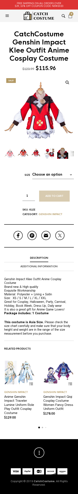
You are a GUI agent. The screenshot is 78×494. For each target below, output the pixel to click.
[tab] (39, 258)
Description (39, 258)
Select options (31, 383)
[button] (7, 16)
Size (27, 175)
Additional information (39, 266)
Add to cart (54, 196)
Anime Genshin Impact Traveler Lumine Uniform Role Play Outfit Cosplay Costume (19, 405)
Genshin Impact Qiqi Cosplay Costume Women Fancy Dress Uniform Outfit (58, 403)
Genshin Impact (50, 214)
